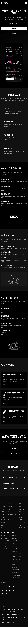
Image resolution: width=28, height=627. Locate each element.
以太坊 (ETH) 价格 (16, 556)
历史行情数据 (22, 509)
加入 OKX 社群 (22, 527)
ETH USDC (15, 538)
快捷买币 (10, 506)
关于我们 (3, 506)
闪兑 (9, 509)
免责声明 (3, 519)
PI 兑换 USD (4, 548)
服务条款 (3, 514)
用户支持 (21, 517)
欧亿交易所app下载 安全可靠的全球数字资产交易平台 (13, 609)
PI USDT (14, 546)
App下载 (3, 527)
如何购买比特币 (15, 570)
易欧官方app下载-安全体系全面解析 (9, 614)
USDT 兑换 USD (5, 540)
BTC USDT (14, 540)
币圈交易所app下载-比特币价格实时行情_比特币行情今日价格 (13, 618)
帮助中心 (21, 519)
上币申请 (21, 514)
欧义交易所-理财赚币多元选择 (8, 622)
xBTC (9, 522)
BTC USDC (15, 535)
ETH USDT (14, 543)
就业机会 (3, 509)
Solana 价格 (15, 562)
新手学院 (10, 517)
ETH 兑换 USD (4, 538)
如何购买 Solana (16, 575)
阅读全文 (5, 384)
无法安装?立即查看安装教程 (14, 23)
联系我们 (3, 512)
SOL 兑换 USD (4, 543)
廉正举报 (3, 522)
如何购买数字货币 (16, 567)
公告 (20, 525)
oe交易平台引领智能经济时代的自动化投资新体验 (12, 611)
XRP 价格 (14, 564)
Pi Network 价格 (16, 559)
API (20, 506)
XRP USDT (14, 551)
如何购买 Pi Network (17, 577)
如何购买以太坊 (15, 572)
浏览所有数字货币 (12, 514)
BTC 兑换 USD (4, 535)
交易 (9, 512)
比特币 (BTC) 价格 (16, 554)
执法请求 (3, 525)
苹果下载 (14, 28)
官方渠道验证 (22, 522)
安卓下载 (14, 33)
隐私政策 (3, 517)
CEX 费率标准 (22, 512)
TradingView (11, 519)
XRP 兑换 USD (4, 546)
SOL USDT (14, 548)
